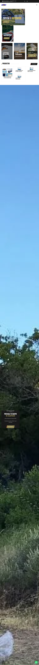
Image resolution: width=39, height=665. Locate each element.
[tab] (33, 64)
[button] (10, 426)
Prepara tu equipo (10, 415)
